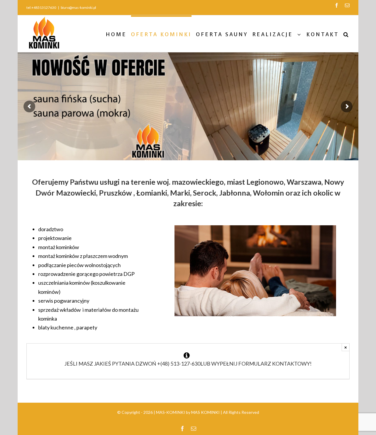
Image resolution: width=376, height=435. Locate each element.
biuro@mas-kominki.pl (78, 7)
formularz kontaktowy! (275, 363)
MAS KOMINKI (205, 412)
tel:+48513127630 (41, 7)
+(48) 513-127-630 (178, 363)
